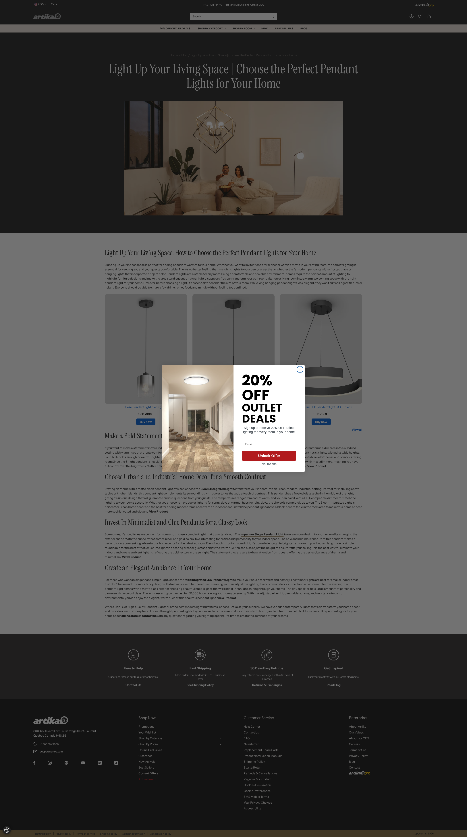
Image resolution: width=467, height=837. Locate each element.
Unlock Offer (269, 456)
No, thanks (269, 464)
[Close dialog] (300, 369)
